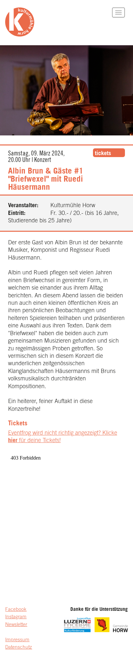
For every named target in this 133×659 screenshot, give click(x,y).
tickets (103, 154)
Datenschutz (18, 647)
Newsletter (16, 624)
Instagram (15, 617)
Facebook (15, 609)
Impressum (17, 640)
